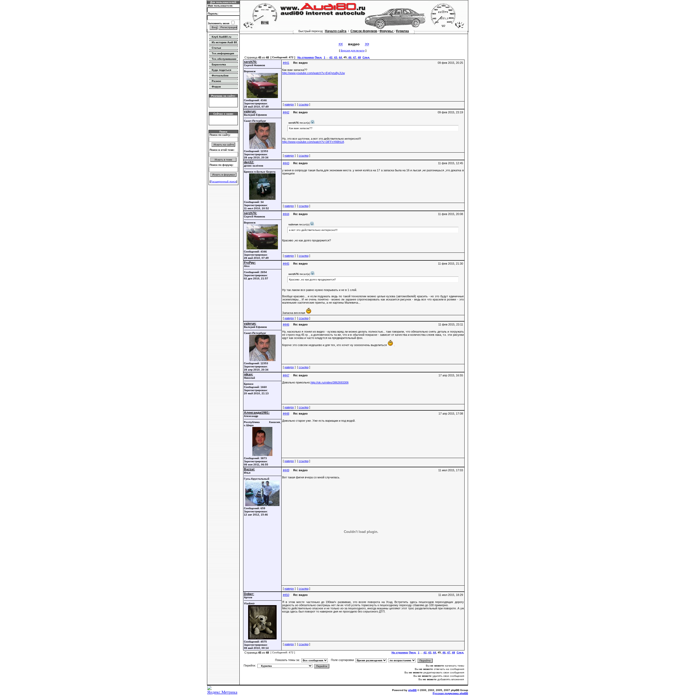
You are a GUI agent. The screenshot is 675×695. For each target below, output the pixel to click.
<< (341, 44)
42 (330, 57)
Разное (216, 81)
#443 (286, 163)
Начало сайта (335, 31)
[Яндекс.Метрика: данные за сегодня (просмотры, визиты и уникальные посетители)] (223, 690)
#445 (286, 263)
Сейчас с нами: (223, 113)
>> (367, 44)
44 (340, 57)
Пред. (318, 57)
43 (335, 57)
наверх (289, 104)
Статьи (216, 47)
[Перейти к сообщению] (312, 122)
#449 (286, 470)
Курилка (402, 31)
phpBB (412, 690)
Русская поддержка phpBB (450, 693)
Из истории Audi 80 (224, 42)
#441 (286, 62)
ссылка (303, 104)
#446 (286, 324)
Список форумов (363, 31)
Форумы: (386, 31)
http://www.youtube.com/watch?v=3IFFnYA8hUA (313, 141)
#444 (286, 214)
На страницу (305, 57)
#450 (286, 594)
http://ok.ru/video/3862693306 (330, 382)
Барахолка (219, 64)
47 (354, 57)
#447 (286, 375)
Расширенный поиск (223, 181)
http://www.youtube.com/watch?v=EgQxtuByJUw (313, 73)
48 (359, 57)
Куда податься (221, 70)
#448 (286, 413)
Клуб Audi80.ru (221, 36)
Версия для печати (353, 50)
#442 (286, 112)
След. (366, 57)
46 (349, 57)
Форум (216, 86)
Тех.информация (223, 53)
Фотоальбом (220, 75)
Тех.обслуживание (224, 58)
